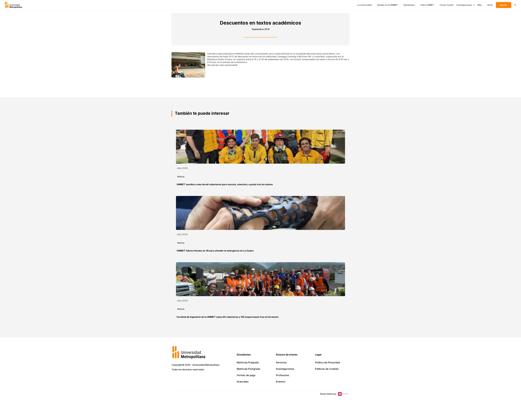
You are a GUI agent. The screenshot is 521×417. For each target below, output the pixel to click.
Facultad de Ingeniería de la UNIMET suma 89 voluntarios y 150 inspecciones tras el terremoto (228, 317)
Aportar (503, 5)
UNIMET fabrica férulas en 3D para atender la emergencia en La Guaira (215, 250)
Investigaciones (464, 5)
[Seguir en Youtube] (191, 377)
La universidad (364, 5)
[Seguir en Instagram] (197, 377)
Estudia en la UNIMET (387, 5)
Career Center (447, 5)
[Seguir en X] (173, 377)
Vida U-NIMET (427, 5)
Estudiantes (409, 5)
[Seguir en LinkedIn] (185, 377)
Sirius (490, 5)
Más (480, 5)
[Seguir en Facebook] (179, 377)
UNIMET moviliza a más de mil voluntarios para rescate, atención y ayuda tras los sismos (225, 184)
